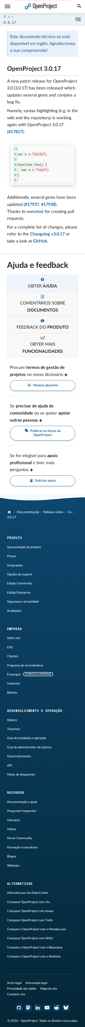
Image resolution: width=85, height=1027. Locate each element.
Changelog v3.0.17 (47, 234)
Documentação (28, 512)
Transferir (13, 729)
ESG (10, 647)
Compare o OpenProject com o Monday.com (36, 929)
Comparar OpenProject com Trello (30, 920)
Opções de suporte (19, 574)
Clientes (12, 656)
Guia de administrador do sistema (29, 747)
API (9, 765)
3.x (7, 16)
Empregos (14, 674)
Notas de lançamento (21, 774)
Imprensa (13, 683)
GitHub (40, 241)
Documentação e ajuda (22, 802)
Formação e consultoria (22, 847)
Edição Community (19, 583)
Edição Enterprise (19, 592)
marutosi (35, 212)
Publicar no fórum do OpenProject (45, 433)
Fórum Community (19, 838)
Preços (11, 556)
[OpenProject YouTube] (47, 1007)
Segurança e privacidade (23, 601)
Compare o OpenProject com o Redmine (34, 956)
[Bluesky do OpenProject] (66, 1007)
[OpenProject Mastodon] (28, 1007)
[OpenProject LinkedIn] (37, 1007)
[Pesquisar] (79, 7)
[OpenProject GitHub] (18, 1007)
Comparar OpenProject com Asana (30, 911)
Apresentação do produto (24, 547)
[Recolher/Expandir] (78, 19)
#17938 (48, 205)
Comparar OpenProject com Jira (28, 902)
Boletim (12, 692)
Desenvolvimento (19, 756)
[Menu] (7, 6)
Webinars (13, 865)
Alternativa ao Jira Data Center (27, 892)
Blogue (11, 856)
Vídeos (11, 829)
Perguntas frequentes (21, 811)
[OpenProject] (10, 512)
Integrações (15, 565)
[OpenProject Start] (41, 6)
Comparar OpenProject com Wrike (30, 938)
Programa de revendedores (25, 665)
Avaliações (14, 610)
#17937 (32, 205)
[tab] (42, 283)
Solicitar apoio (45, 480)
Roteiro (12, 720)
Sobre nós (13, 638)
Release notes (53, 512)
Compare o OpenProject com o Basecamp (34, 947)
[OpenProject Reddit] (56, 1007)
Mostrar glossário (45, 385)
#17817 (15, 132)
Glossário (13, 820)
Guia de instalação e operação (26, 738)
